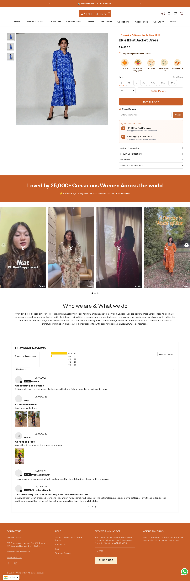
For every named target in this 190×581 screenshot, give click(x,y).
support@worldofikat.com (18, 551)
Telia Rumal (35, 21)
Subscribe (106, 560)
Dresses (90, 21)
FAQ (57, 549)
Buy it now (151, 101)
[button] (46, 353)
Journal (172, 21)
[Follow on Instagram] (15, 563)
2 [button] (92, 507)
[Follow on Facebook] (8, 563)
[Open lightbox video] (23, 247)
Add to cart (160, 90)
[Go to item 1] (10, 37)
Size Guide (178, 77)
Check (178, 115)
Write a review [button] (166, 354)
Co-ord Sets (55, 21)
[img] (29, 377)
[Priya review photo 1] (21, 419)
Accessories (141, 21)
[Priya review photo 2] (34, 419)
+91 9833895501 (14, 557)
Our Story (158, 21)
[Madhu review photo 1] (19, 456)
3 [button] (95, 507)
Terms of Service (63, 553)
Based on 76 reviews (25, 356)
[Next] (186, 245)
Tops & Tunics (105, 21)
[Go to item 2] (10, 47)
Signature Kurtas (73, 21)
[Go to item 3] (10, 57)
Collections (123, 21)
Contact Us (60, 544)
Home (17, 21)
